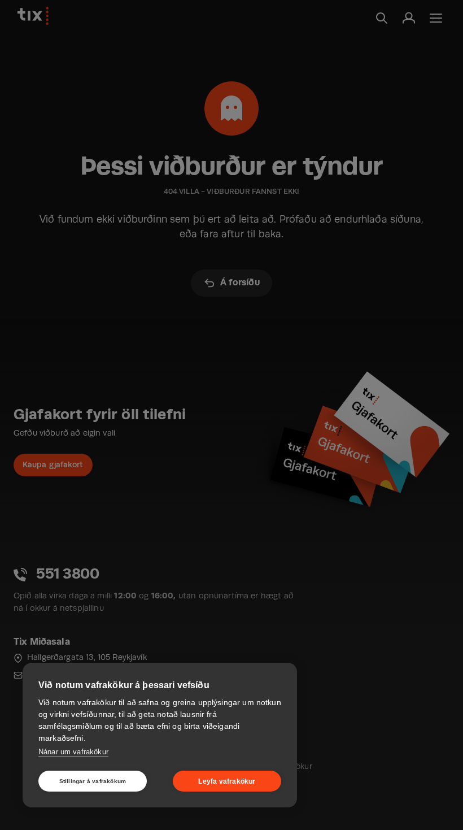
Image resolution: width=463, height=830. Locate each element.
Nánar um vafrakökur (73, 752)
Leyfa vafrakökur (226, 781)
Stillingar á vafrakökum (92, 781)
